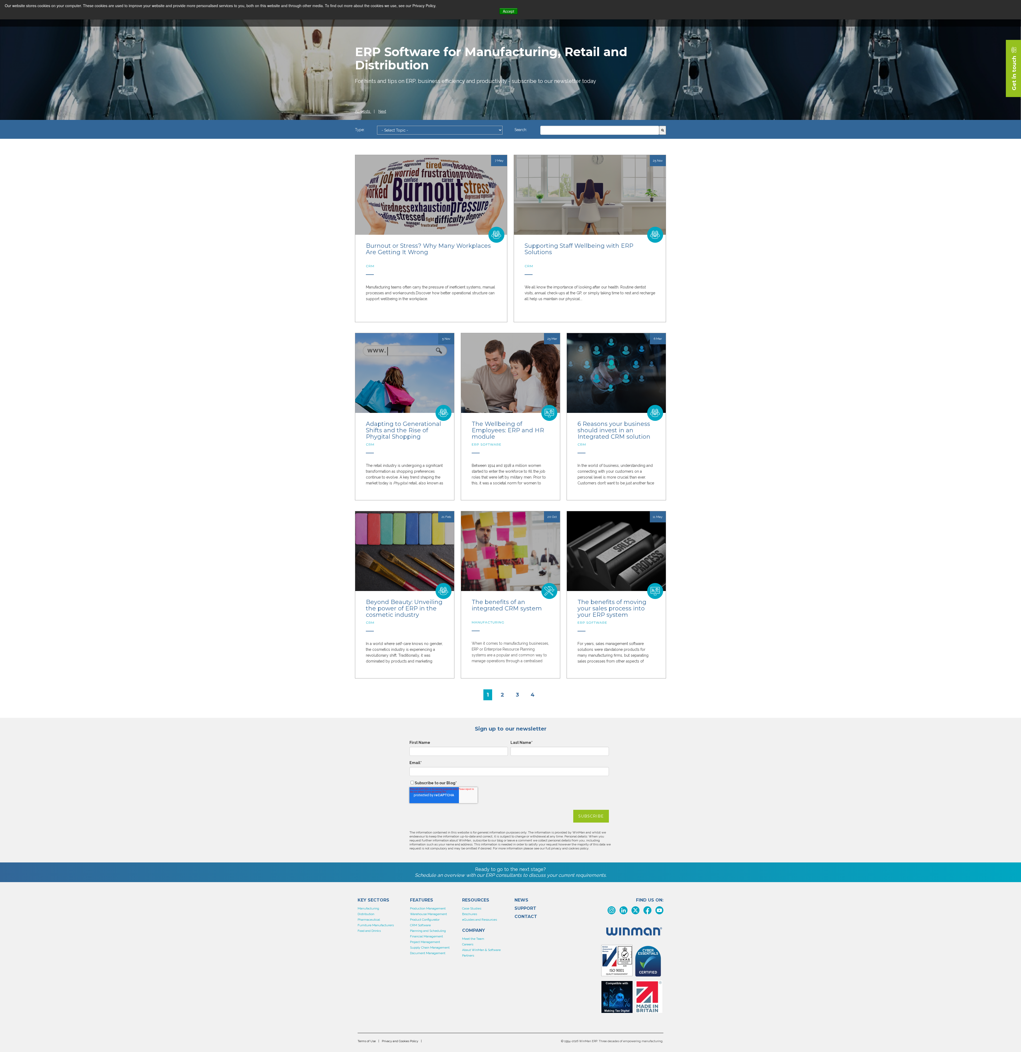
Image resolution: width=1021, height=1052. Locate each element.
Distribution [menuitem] (366, 914)
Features (421, 900)
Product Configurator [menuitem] (425, 919)
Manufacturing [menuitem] (368, 908)
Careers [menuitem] (467, 944)
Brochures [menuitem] (469, 914)
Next (382, 111)
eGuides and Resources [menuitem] (479, 919)
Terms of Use (367, 1041)
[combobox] (599, 130)
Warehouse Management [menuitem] (428, 914)
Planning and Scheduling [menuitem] (428, 931)
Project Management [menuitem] (425, 942)
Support (525, 908)
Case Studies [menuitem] (471, 908)
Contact (525, 917)
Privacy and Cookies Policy (400, 1041)
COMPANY (473, 930)
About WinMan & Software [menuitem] (481, 950)
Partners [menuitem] (468, 955)
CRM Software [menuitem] (420, 925)
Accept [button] (508, 11)
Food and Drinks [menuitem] (369, 931)
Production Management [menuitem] (428, 908)
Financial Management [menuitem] (426, 936)
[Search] (662, 130)
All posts (363, 111)
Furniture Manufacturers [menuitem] (376, 925)
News (521, 900)
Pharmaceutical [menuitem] (369, 919)
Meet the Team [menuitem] (473, 939)
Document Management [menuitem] (427, 953)
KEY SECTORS (373, 900)
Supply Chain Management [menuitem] (430, 947)
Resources (475, 900)
